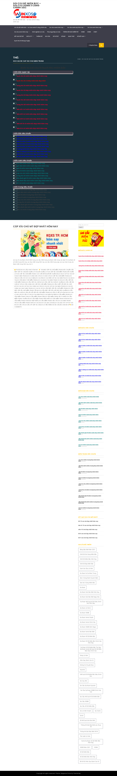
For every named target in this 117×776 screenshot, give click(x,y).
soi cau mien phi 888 (49, 294)
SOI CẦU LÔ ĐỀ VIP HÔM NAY (59, 292)
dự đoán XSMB (84, 613)
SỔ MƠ (63, 36)
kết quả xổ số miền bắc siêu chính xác (91, 675)
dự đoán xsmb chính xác (88, 622)
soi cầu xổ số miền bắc (87, 706)
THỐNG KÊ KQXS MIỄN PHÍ (70, 32)
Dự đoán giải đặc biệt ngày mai (90, 597)
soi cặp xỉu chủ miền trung (59, 276)
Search (81, 227)
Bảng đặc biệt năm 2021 (87, 549)
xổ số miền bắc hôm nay (87, 757)
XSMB (83, 32)
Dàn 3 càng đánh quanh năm (89, 578)
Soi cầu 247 (21, 278)
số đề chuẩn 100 (52, 274)
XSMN (89, 32)
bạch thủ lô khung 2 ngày (22, 41)
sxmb (81, 715)
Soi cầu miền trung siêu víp (48, 301)
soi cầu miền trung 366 (36, 296)
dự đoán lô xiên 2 (85, 608)
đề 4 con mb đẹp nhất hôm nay (87, 538)
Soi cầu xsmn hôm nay (21, 32)
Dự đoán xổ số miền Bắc (87, 636)
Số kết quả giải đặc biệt (87, 720)
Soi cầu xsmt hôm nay (94, 27)
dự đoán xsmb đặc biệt (87, 631)
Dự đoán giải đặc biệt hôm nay (89, 592)
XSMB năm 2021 (85, 747)
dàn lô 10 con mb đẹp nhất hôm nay (89, 525)
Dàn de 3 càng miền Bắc (87, 582)
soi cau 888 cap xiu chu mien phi (54, 278)
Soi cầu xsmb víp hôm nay (75, 27)
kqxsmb (82, 669)
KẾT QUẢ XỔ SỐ (19, 36)
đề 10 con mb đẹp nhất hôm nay (88, 521)
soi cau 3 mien (30, 278)
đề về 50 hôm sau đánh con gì (89, 761)
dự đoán (82, 587)
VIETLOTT (29, 36)
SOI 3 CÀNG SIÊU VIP (33, 276)
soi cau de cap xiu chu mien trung (53, 286)
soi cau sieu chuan (47, 303)
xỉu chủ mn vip (65, 305)
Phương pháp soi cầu (53, 32)
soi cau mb (83, 681)
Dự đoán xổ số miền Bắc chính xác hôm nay (91, 642)
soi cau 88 (39, 278)
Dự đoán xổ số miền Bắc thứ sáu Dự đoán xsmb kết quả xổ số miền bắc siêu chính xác (91, 649)
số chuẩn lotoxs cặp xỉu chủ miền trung (52, 272)
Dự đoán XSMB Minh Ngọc (88, 627)
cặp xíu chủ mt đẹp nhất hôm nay (35, 226)
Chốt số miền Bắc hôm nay (88, 559)
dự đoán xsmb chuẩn (86, 617)
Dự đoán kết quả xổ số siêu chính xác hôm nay (90, 602)
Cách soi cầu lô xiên (86, 568)
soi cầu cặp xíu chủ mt (34, 282)
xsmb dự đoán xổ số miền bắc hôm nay (90, 741)
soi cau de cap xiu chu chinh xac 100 (29, 286)
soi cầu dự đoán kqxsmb (87, 685)
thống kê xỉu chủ (54, 305)
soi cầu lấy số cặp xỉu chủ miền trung (36, 292)
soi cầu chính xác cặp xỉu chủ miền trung (36, 284)
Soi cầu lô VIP (26, 294)
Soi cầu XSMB (84, 701)
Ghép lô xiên (84, 655)
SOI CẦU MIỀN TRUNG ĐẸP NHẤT (40, 299)
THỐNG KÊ (39, 36)
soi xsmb (98, 711)
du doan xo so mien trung (88, 573)
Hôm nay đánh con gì (87, 660)
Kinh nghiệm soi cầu (38, 32)
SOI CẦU (47, 36)
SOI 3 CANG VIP (45, 276)
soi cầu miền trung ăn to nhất (55, 296)
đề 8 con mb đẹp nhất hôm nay (87, 533)
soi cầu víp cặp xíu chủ (32, 305)
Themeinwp (77, 773)
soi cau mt (37, 303)
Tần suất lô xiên (85, 736)
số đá (45, 274)
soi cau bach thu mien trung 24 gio (50, 280)
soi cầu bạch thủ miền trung (27, 280)
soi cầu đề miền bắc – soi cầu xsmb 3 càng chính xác (27, 5)
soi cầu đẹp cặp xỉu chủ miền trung (55, 288)
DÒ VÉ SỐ (56, 36)
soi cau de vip (38, 288)
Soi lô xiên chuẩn (85, 711)
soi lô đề (44, 305)
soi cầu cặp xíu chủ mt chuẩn (52, 282)
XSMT (95, 32)
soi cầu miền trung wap (25, 303)
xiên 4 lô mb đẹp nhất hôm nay (87, 529)
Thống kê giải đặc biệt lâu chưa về (91, 725)
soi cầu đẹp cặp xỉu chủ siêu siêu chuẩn (53, 290)
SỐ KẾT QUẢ (80, 36)
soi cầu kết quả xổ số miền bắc (90, 696)
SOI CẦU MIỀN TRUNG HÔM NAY (60, 299)
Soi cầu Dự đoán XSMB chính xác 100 (90, 691)
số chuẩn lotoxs (32, 272)
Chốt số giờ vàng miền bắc (88, 554)
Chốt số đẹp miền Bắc (86, 564)
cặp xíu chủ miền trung (54, 270)
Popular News (93, 45)
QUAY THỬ (71, 36)
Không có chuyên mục (87, 665)
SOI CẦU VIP (20, 305)
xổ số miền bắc (84, 752)
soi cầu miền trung (63, 294)
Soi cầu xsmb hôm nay (56, 27)
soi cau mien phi (36, 294)
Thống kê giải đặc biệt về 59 (89, 731)
